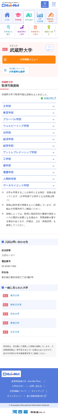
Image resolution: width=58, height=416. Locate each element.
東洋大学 (14, 295)
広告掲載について (18, 391)
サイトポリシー (14, 396)
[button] (54, 31)
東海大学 (14, 323)
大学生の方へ (18, 386)
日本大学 (14, 313)
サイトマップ (37, 391)
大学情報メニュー (29, 59)
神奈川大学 (16, 304)
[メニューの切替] (53, 4)
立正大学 (14, 332)
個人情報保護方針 (35, 396)
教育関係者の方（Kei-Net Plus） (27, 381)
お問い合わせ (35, 386)
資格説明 (48, 98)
